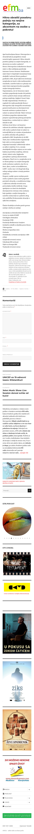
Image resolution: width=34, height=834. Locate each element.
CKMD (11, 826)
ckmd (4, 290)
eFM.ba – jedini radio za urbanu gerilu (13, 830)
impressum (23, 826)
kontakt (29, 826)
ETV (7, 826)
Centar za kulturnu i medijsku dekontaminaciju (16, 593)
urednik (7, 288)
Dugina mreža (17, 521)
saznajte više (24, 453)
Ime (4, 337)
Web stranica (8, 354)
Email (5, 346)
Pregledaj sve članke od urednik (17, 282)
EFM (4, 826)
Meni (28, 8)
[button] (4, 563)
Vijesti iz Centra (23, 288)
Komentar (7, 311)
